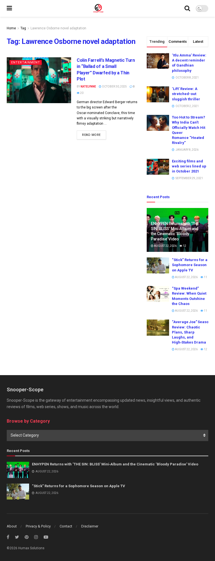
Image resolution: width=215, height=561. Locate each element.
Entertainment (25, 62)
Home (11, 28)
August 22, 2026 (165, 245)
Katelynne (88, 86)
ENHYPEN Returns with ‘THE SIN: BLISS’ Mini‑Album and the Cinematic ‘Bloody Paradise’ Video (115, 464)
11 (205, 277)
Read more (91, 135)
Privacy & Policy (38, 526)
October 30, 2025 (114, 86)
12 (184, 245)
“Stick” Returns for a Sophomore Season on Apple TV (189, 265)
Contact (66, 526)
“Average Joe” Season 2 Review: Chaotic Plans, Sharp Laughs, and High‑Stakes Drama (192, 332)
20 (81, 92)
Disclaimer (89, 526)
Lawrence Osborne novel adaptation (58, 28)
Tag (23, 28)
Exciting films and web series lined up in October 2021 (189, 166)
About (12, 526)
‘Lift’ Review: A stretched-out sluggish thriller (186, 94)
